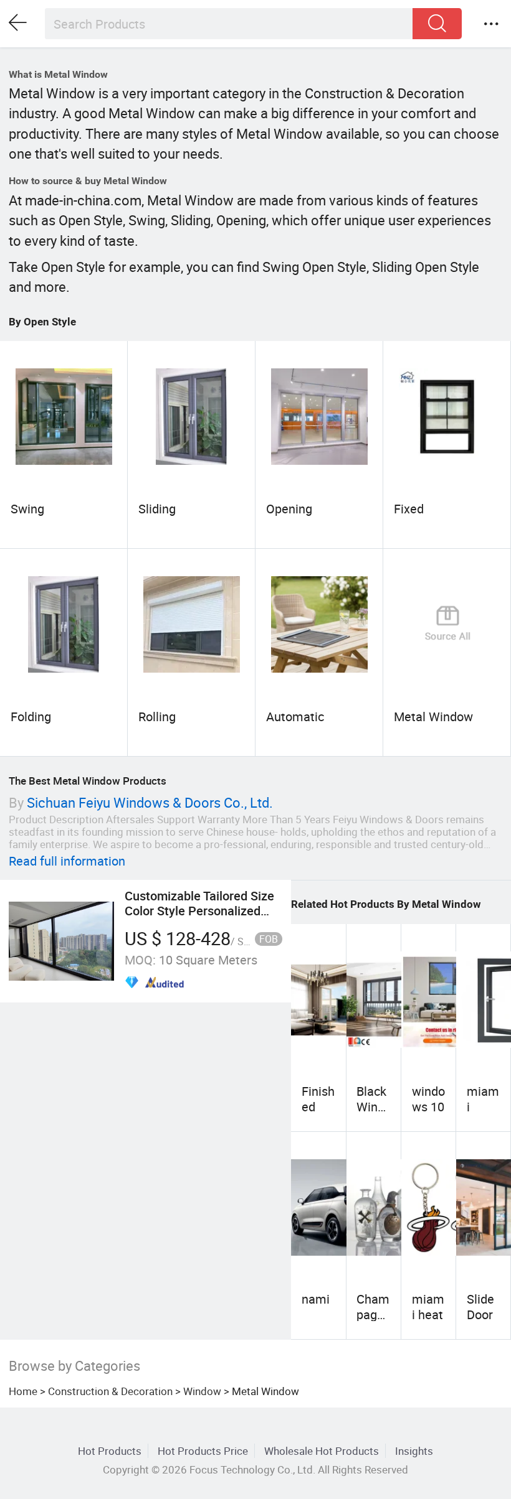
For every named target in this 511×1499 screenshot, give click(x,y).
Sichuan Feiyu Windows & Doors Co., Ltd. (150, 802)
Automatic (295, 716)
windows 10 (428, 1098)
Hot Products (109, 1451)
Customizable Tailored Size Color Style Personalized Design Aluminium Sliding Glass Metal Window (199, 918)
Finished (318, 1098)
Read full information (67, 860)
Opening (289, 508)
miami (483, 1098)
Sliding (157, 508)
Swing (27, 508)
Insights (414, 1451)
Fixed (409, 508)
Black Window (371, 1106)
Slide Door (480, 1306)
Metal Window (433, 716)
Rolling (157, 716)
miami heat (428, 1306)
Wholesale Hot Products (321, 1451)
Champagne (372, 1314)
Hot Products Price (203, 1451)
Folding (31, 716)
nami (316, 1299)
